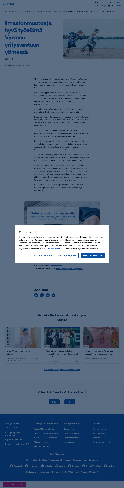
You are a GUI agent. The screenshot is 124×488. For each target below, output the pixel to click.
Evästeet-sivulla (53, 248)
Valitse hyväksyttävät (67, 255)
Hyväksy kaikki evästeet (93, 255)
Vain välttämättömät (43, 255)
